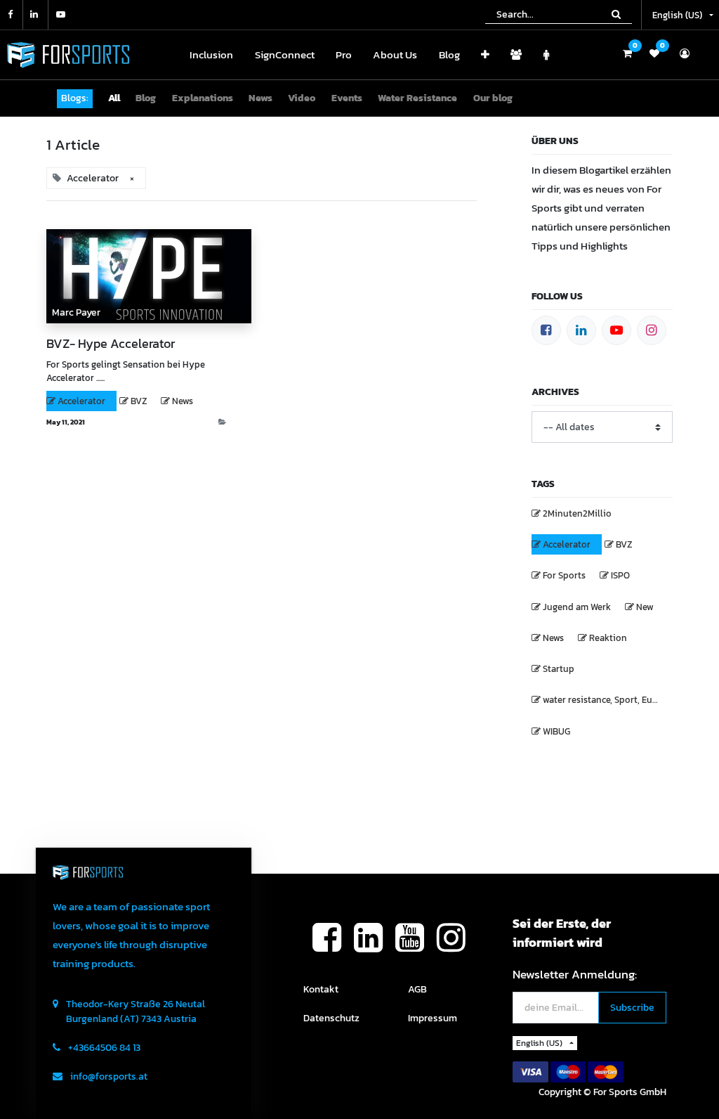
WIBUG (556, 731)
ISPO (620, 575)
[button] (485, 55)
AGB (417, 989)
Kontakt (320, 989)
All (114, 98)
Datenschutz (331, 1018)
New (645, 607)
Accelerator (81, 401)
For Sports (564, 575)
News (182, 401)
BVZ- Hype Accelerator (110, 344)
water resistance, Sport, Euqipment (607, 699)
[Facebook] (546, 330)
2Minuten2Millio (577, 513)
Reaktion (608, 638)
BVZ (139, 401)
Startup (558, 668)
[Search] (616, 14)
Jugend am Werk (577, 607)
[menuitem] (211, 55)
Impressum (432, 1018)
